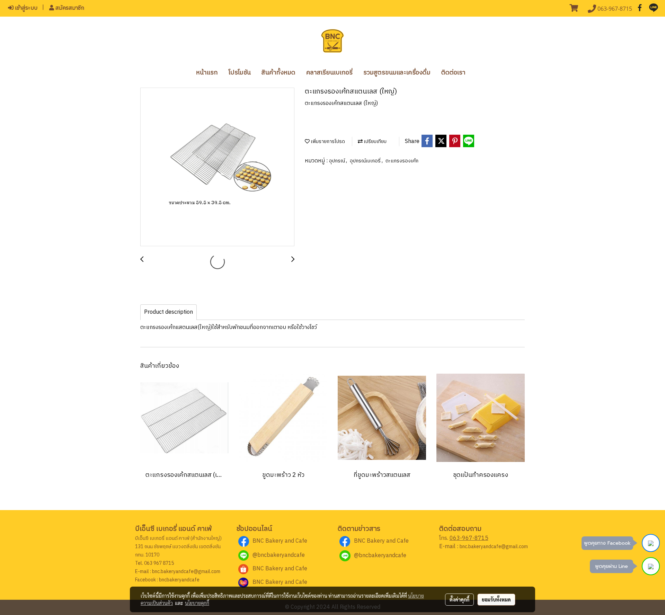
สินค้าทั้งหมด (278, 73)
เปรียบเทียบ (375, 141)
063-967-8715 (469, 538)
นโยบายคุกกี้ (197, 603)
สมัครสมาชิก (69, 8)
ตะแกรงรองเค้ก (401, 161)
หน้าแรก (207, 73)
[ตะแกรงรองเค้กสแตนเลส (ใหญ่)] (217, 167)
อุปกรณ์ (337, 161)
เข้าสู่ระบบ (25, 8)
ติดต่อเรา (453, 73)
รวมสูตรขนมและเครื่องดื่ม (397, 73)
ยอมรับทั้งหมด (496, 599)
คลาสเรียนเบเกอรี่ (329, 73)
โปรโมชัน (240, 73)
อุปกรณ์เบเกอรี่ (366, 161)
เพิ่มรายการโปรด (327, 141)
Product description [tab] (168, 312)
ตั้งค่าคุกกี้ (459, 599)
